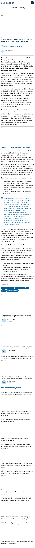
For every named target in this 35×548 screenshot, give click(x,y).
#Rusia (3, 290)
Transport (14, 7)
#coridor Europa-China (22, 288)
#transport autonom (12, 290)
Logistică (21, 7)
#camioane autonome (8, 288)
